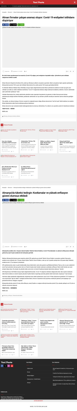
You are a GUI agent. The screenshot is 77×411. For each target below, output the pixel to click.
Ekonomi (10, 12)
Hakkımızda (30, 368)
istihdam (18, 116)
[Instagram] (8, 366)
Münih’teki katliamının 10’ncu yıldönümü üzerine (64, 380)
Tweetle (14, 24)
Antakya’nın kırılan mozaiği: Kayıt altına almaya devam (64, 384)
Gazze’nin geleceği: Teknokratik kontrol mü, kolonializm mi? (25, 6)
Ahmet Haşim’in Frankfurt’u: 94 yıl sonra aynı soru (63, 369)
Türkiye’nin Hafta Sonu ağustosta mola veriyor (64, 376)
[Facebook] (2, 366)
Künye (28, 372)
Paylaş (6, 24)
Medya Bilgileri (30, 375)
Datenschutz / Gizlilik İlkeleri (33, 379)
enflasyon (10, 295)
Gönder (22, 24)
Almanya (6, 116)
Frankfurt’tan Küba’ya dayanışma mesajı (62, 373)
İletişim (29, 382)
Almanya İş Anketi (12, 116)
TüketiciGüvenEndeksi (17, 295)
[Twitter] (5, 366)
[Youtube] (12, 366)
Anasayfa (4, 12)
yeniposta (7, 71)
